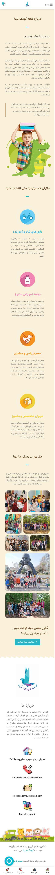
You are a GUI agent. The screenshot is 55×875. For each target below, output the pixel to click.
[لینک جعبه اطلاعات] (27, 232)
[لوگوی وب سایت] (27, 4)
